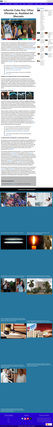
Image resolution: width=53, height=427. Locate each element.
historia (12, 168)
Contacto (9, 422)
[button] (4, 39)
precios (20, 47)
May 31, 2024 (8, 73)
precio (34, 122)
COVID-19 (10, 160)
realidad (33, 44)
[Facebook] (22, 419)
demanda (12, 149)
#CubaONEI (24, 68)
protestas (3, 168)
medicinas (15, 154)
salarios (34, 48)
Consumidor (12, 67)
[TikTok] (31, 419)
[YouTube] (28, 419)
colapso (13, 153)
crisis (22, 151)
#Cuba (28, 68)
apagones (19, 156)
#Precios (7, 69)
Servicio (9, 419)
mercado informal (28, 48)
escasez (31, 153)
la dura (29, 44)
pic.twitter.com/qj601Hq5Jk (15, 69)
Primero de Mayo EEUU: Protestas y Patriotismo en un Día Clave (12, 232)
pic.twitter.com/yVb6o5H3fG (23, 131)
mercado (13, 54)
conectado (14, 183)
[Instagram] (25, 419)
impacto (30, 119)
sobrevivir (9, 48)
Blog (8, 420)
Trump (18, 161)
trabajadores (10, 61)
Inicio (8, 418)
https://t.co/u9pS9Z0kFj (17, 68)
